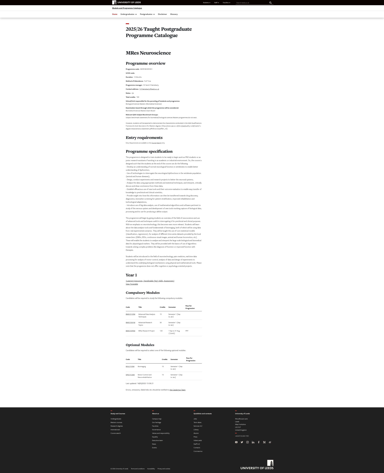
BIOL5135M (130, 366)
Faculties (226, 2)
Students (206, 2)
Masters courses (116, 422)
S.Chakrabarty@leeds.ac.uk (149, 89)
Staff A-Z (197, 444)
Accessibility (151, 468)
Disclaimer (162, 14)
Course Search (156, 143)
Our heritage (156, 422)
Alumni (196, 433)
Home (114, 14)
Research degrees (117, 426)
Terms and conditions (137, 468)
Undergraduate (116, 418)
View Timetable (132, 284)
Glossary (174, 14)
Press (195, 436)
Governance (156, 429)
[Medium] (264, 442)
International (115, 429)
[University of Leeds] (257, 465)
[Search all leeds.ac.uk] (270, 3)
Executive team (157, 440)
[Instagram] (247, 442)
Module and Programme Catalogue (127, 8)
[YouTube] (236, 442)
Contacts (197, 447)
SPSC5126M (130, 374)
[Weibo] (270, 442)
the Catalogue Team (178, 389)
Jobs (195, 418)
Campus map (156, 418)
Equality (155, 436)
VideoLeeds (198, 440)
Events (154, 447)
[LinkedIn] (253, 442)
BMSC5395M (130, 331)
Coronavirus (198, 451)
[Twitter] (242, 442)
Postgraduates (146, 14)
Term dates (197, 422)
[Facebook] (258, 442)
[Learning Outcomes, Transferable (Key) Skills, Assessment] (150, 280)
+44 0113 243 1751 (242, 436)
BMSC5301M (130, 322)
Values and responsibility (161, 433)
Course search (116, 433)
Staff (215, 2)
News (154, 444)
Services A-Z (198, 426)
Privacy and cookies (164, 468)
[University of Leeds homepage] (126, 2)
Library (196, 429)
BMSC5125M (130, 314)
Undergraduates (127, 14)
